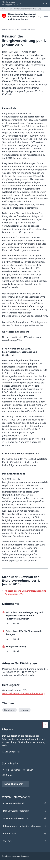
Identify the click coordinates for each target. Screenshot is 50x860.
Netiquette (25, 856)
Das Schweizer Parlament (16, 810)
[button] (45, 725)
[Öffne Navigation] (46, 16)
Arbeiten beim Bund (13, 803)
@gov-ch (10, 775)
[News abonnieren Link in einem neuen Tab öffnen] (40, 3)
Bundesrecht (9, 833)
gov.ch (30, 769)
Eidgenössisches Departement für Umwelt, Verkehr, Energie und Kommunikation (22, 16)
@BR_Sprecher (13, 769)
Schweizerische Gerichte (15, 818)
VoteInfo (7, 841)
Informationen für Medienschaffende (22, 826)
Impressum (16, 856)
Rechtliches (6, 856)
